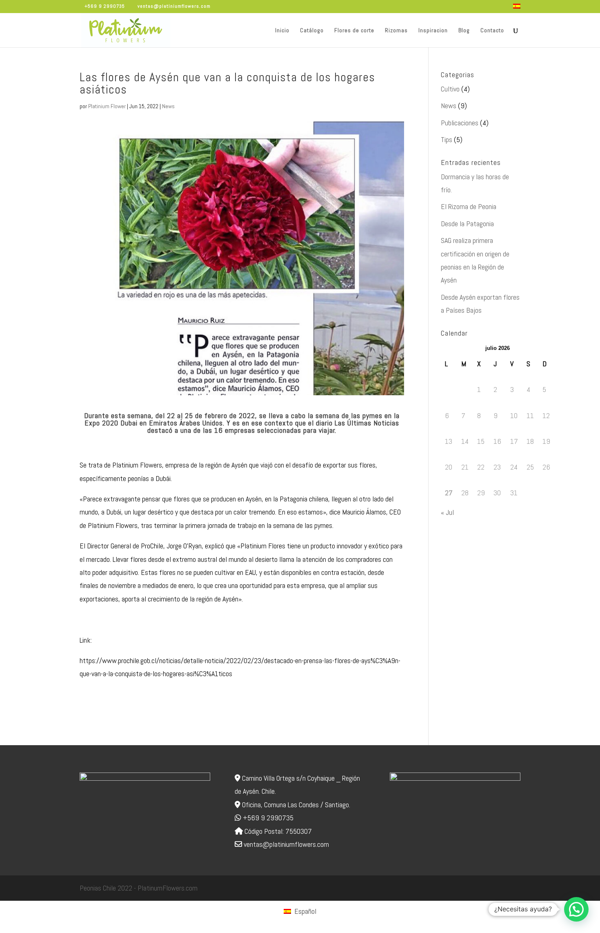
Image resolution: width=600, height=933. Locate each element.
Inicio (282, 30)
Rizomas (396, 30)
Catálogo (312, 30)
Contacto (492, 30)
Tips (446, 139)
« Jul (447, 512)
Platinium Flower (107, 106)
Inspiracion (433, 30)
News (168, 106)
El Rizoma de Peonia (468, 206)
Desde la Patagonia (467, 223)
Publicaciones (459, 122)
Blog (464, 30)
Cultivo (450, 89)
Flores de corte (354, 30)
